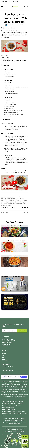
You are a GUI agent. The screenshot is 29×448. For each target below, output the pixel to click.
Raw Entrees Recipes (10, 200)
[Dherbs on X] (3, 367)
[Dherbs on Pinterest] (8, 367)
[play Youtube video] (14, 182)
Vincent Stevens (13, 24)
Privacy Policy (13, 401)
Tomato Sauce (20, 197)
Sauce (3, 205)
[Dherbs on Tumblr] (7, 367)
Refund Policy (5, 403)
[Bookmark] (27, 207)
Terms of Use (5, 401)
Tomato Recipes (20, 198)
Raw (25, 60)
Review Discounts (6, 361)
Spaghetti (8, 205)
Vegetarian (7, 62)
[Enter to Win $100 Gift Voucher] (14, 301)
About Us (4, 353)
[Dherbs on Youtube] (10, 367)
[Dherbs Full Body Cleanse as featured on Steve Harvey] (14, 283)
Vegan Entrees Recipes (21, 200)
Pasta (3, 202)
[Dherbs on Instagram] (5, 367)
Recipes (3, 359)
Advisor (25, 437)
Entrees (22, 60)
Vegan (2, 62)
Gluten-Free (13, 62)
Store (3, 355)
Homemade (19, 203)
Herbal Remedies (17, 405)
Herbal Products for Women (8, 409)
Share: (2, 207)
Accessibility (20, 403)
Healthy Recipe (23, 202)
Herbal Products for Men (8, 407)
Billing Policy (13, 403)
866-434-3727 (9, 339)
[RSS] (12, 367)
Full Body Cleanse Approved (13, 60)
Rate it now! (14, 28)
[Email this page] (25, 207)
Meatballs (8, 198)
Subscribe (22, 330)
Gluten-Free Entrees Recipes (8, 203)
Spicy (24, 203)
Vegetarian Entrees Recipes (12, 202)
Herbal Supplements (7, 405)
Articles (3, 357)
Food (3, 198)
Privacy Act (21, 401)
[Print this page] (22, 207)
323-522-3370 (11, 340)
